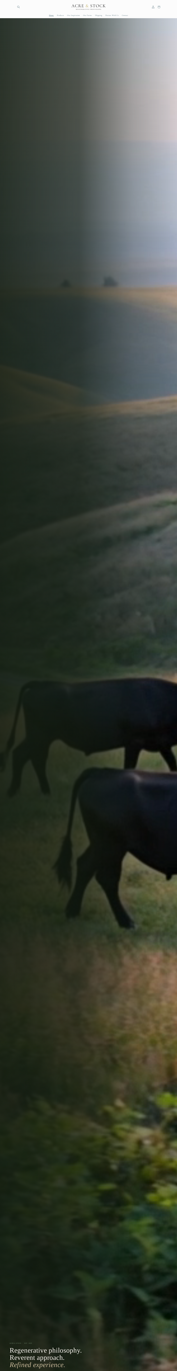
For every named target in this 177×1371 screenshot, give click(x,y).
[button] (18, 7)
